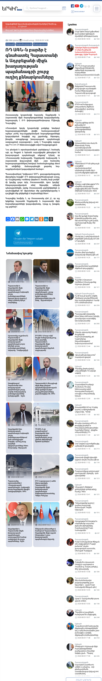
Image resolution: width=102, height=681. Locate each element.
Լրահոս (72, 24)
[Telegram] (82, 6)
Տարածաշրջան (24, 44)
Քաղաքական (39, 26)
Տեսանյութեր (80, 11)
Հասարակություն (26, 26)
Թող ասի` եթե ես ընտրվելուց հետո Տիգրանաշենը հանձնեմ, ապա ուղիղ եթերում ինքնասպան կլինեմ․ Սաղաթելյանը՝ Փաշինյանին (29, 24)
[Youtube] (77, 6)
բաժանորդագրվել (23, 243)
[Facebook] (72, 6)
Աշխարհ (10, 44)
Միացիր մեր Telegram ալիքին (28, 238)
